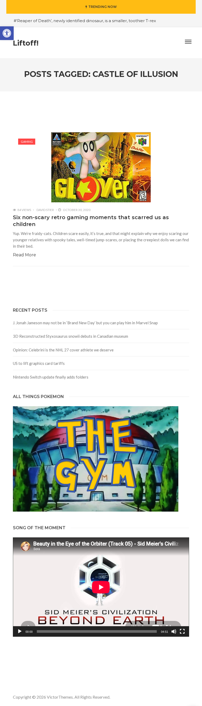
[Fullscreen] (182, 631)
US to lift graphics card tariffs (39, 363)
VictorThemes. (60, 696)
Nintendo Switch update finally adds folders (50, 377)
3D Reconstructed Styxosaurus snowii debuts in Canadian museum (70, 336)
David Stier (45, 210)
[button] (7, 33)
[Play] (19, 631)
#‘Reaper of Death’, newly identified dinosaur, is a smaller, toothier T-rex (85, 20)
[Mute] (173, 631)
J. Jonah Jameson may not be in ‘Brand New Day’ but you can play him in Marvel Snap (85, 322)
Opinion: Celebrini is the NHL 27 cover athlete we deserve (63, 349)
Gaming (27, 141)
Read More (24, 254)
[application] (101, 587)
